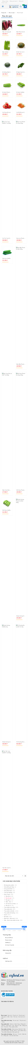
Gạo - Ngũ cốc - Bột (17, 1025)
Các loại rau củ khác (11, 903)
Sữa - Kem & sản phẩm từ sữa (11, 920)
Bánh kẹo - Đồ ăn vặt (9, 918)
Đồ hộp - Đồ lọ (13, 1030)
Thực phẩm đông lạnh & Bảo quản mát (10, 1032)
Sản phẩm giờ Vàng (9, 887)
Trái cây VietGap (8, 892)
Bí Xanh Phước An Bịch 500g (9, 92)
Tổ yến (19, 1034)
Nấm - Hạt (8, 901)
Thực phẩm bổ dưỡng (9, 912)
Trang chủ (3, 12)
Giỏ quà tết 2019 (8, 888)
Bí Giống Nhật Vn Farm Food (9, 72)
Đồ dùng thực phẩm (9, 885)
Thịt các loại (15, 1020)
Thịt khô (6, 1026)
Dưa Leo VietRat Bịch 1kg (8, 258)
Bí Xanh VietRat (20, 92)
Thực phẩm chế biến (9, 911)
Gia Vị (5, 914)
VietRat (7, 942)
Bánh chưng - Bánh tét (17, 1029)
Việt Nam (8, 961)
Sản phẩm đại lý (8, 890)
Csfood (8, 953)
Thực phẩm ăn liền (13, 1026)
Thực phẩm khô (8, 909)
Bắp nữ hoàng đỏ (6, 31)
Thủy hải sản (22, 1020)
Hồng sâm (6, 1035)
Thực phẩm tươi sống (9, 907)
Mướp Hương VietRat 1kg (8, 741)
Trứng (3, 1021)
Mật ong (14, 1034)
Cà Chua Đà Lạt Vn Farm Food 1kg (11, 112)
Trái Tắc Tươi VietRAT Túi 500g (10, 867)
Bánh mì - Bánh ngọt (6, 1025)
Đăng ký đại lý (13, 1)
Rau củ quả (11, 12)
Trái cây (15, 1016)
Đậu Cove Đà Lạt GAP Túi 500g (10, 490)
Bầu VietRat (5, 52)
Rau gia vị (8, 900)
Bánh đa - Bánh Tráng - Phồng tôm (18, 1024)
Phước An (8, 940)
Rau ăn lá (8, 896)
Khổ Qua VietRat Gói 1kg (8, 510)
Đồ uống (6, 916)
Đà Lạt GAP (9, 937)
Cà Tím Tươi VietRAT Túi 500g (10, 238)
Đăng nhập (5, 1)
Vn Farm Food (9, 945)
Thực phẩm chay (22, 1030)
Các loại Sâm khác (14, 1035)
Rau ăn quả (8, 898)
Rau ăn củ (8, 905)
